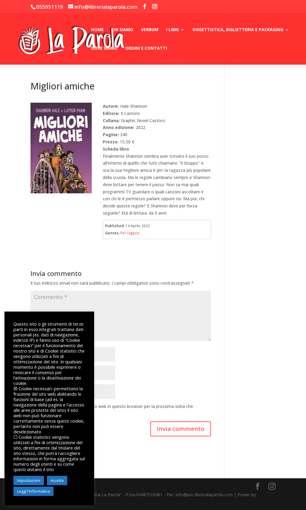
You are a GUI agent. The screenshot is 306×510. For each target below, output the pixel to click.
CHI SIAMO (122, 30)
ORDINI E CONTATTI (146, 48)
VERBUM (149, 30)
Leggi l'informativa (33, 491)
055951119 (49, 6)
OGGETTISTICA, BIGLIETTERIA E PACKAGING (237, 30)
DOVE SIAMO (104, 48)
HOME (97, 30)
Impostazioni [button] (28, 480)
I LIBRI (172, 30)
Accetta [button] (57, 480)
